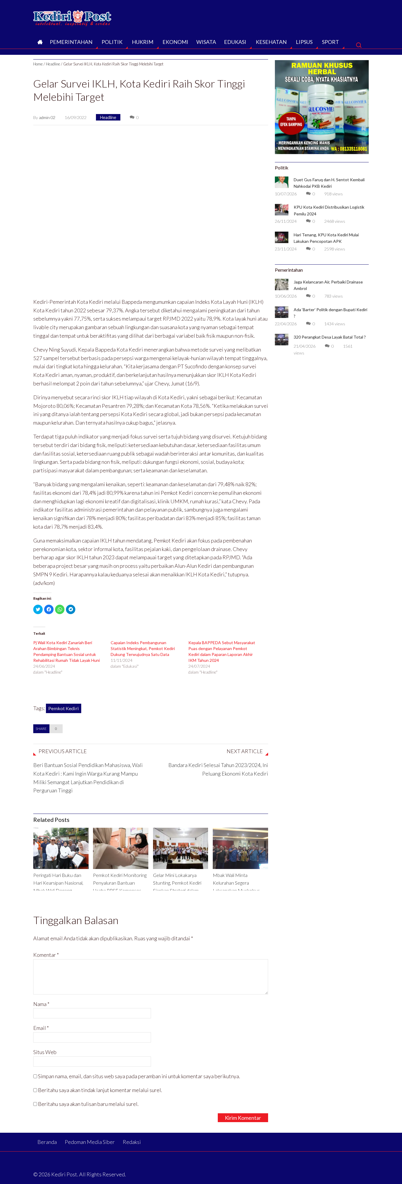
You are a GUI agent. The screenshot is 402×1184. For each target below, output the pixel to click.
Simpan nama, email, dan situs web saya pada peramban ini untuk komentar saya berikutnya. (139, 1076)
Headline (53, 64)
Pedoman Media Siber (90, 1142)
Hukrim (142, 42)
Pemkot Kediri (63, 708)
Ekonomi (175, 42)
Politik (112, 42)
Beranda (39, 44)
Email (41, 1028)
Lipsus (304, 42)
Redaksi (132, 1142)
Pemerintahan (71, 42)
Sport (330, 42)
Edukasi (235, 42)
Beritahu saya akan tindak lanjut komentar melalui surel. (100, 1090)
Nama (41, 1004)
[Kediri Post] (72, 16)
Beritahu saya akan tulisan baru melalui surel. (88, 1104)
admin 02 (47, 117)
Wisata (206, 42)
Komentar (46, 955)
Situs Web (45, 1052)
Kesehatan (271, 42)
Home (38, 64)
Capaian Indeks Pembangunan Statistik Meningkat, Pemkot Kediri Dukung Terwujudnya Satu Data (143, 648)
